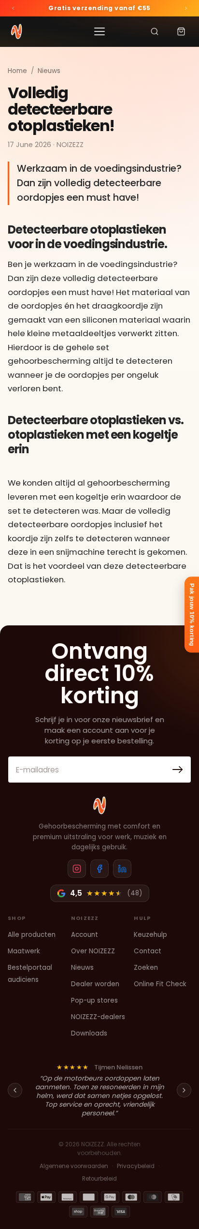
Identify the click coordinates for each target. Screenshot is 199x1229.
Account (84, 934)
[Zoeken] (154, 31)
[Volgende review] (184, 1090)
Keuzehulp (150, 934)
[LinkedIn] (122, 868)
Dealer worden (95, 984)
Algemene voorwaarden (74, 1166)
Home (17, 70)
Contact (147, 951)
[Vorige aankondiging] (13, 8)
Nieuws (49, 70)
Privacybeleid (136, 1166)
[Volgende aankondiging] (186, 8)
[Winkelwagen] (181, 31)
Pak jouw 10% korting (191, 614)
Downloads (89, 1033)
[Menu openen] (99, 31)
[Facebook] (99, 868)
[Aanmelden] (177, 769)
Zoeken (146, 967)
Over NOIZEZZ (93, 951)
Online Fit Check (160, 984)
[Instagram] (77, 868)
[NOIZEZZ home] (99, 805)
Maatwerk (24, 951)
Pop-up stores (94, 1000)
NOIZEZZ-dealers (98, 1017)
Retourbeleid (99, 1179)
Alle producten (32, 934)
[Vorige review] (15, 1090)
